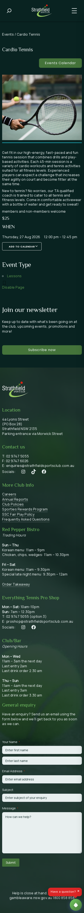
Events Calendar (60, 63)
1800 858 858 (64, 897)
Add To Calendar (22, 246)
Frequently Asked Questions (26, 519)
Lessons (14, 276)
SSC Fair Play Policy (18, 514)
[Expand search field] (9, 11)
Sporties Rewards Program (25, 509)
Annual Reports (15, 499)
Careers (9, 494)
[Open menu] (74, 10)
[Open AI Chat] (76, 905)
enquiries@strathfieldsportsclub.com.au (40, 465)
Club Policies (13, 504)
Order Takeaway (16, 584)
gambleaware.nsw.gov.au (30, 897)
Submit (11, 862)
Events (8, 34)
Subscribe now (42, 349)
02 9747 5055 (17, 456)
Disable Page (13, 287)
